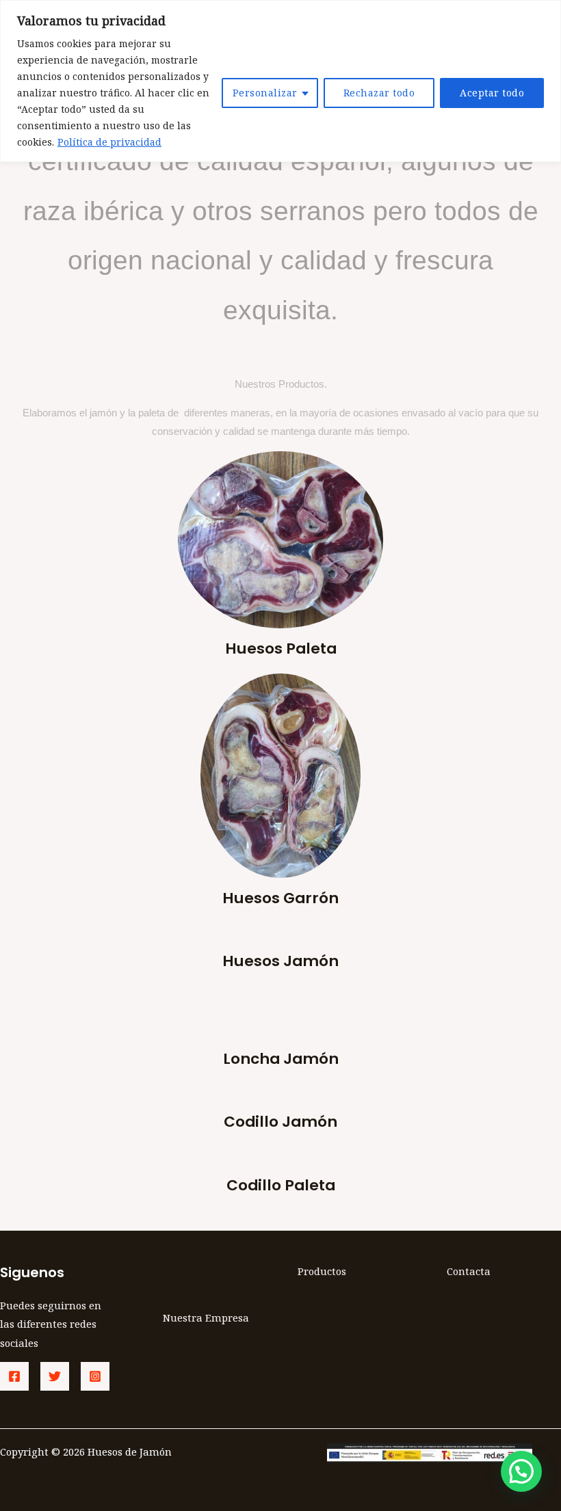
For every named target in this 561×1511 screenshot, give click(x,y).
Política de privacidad (109, 141)
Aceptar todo (492, 92)
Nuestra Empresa (206, 1317)
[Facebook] (14, 1376)
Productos (322, 1271)
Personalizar (265, 92)
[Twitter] (54, 1376)
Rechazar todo (379, 92)
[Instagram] (95, 1376)
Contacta (469, 1271)
